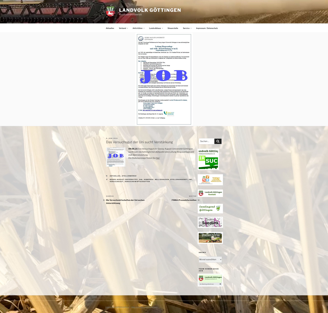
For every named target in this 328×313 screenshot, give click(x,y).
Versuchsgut (117, 181)
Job (141, 179)
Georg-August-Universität (124, 179)
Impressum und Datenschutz (117, 307)
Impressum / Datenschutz (207, 28)
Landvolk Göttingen (150, 10)
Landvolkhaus (155, 28)
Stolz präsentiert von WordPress (144, 307)
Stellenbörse (129, 176)
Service (186, 28)
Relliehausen (162, 179)
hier (158, 158)
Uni (190, 179)
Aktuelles (110, 28)
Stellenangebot (179, 179)
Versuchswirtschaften (137, 181)
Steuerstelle (173, 28)
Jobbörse (149, 179)
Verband (122, 28)
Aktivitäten (137, 28)
